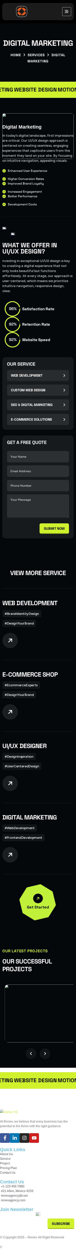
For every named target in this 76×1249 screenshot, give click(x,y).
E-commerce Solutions (31, 419)
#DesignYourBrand (19, 623)
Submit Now (54, 528)
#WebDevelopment (20, 828)
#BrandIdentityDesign (22, 614)
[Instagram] (24, 1138)
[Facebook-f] (5, 1138)
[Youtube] (34, 1138)
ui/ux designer (24, 746)
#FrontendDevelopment (23, 837)
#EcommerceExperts (21, 685)
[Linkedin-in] (14, 1138)
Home (16, 55)
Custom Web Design (28, 390)
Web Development (27, 375)
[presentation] (31, 1053)
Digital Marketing (29, 817)
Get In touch (38, 1099)
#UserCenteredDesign (22, 766)
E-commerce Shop (30, 674)
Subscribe (61, 1223)
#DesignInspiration (19, 756)
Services (36, 55)
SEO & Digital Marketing (32, 404)
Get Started (38, 907)
